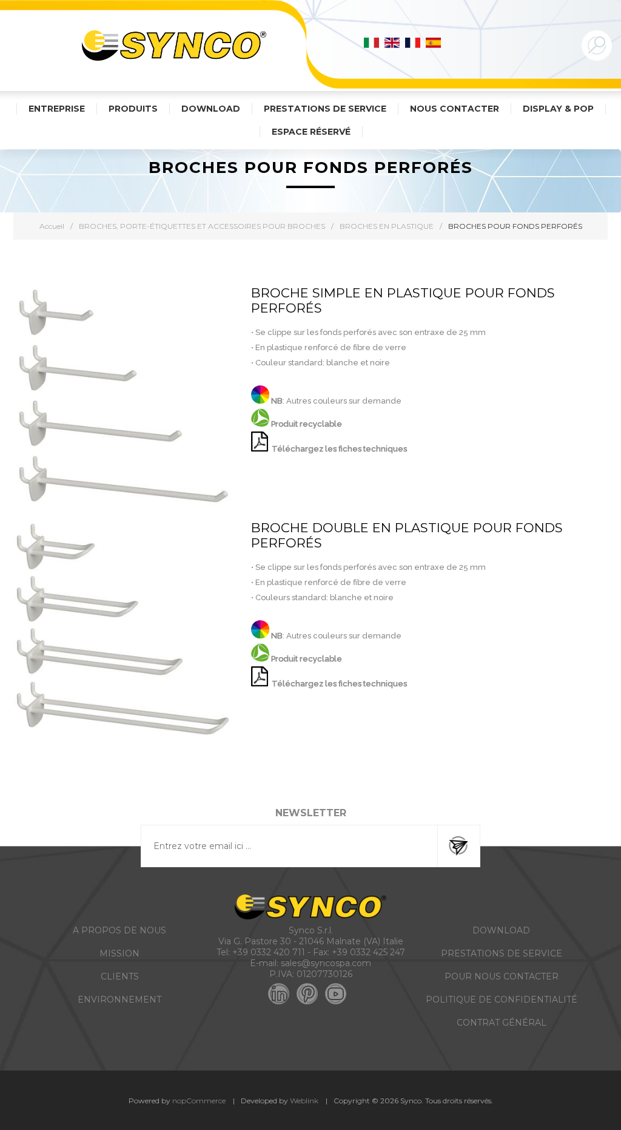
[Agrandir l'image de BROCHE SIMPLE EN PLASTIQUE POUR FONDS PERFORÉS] (123, 395)
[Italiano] (371, 42)
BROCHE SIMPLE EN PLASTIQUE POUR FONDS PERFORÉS (403, 300)
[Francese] (413, 42)
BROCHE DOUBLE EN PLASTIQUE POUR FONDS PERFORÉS (407, 535)
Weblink (304, 1100)
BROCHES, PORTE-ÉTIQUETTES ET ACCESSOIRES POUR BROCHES (202, 226)
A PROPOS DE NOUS (119, 930)
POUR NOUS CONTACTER (502, 976)
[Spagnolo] (433, 42)
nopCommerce (199, 1100)
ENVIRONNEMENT (119, 999)
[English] (392, 42)
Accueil (51, 226)
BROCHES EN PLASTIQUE (387, 226)
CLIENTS (120, 976)
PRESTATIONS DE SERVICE (501, 953)
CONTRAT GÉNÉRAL (501, 1022)
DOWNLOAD (501, 930)
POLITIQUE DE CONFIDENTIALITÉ (501, 999)
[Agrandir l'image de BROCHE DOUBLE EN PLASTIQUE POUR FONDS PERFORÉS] (123, 630)
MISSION (119, 953)
